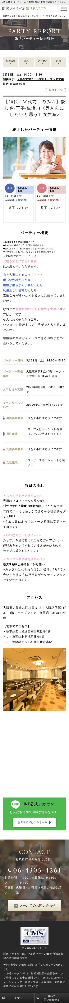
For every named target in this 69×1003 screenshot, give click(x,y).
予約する (17, 997)
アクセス (43, 60)
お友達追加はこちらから (32, 822)
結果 (58, 60)
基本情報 (11, 60)
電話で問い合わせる (52, 998)
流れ (26, 60)
